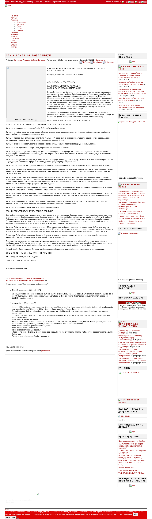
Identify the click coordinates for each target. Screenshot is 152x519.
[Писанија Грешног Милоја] (132, 148)
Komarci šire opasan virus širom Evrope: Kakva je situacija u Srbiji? (132, 217)
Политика (15, 39)
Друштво (14, 37)
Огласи (14, 45)
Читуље (14, 47)
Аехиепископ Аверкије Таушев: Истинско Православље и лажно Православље (132, 361)
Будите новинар (26, 2)
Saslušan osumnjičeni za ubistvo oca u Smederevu (131, 99)
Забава (14, 43)
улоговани (45, 351)
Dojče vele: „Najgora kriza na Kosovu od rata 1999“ (130, 222)
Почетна (14, 16)
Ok (135, 514)
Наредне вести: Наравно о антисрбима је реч (25, 281)
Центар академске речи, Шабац (131, 441)
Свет (13, 41)
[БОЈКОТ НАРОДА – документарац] (124, 416)
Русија (19, 26)
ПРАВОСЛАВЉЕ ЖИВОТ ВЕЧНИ (128, 325)
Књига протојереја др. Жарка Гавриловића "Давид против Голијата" (130, 446)
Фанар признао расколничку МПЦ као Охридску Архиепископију (130, 338)
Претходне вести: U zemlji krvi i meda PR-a (26, 278)
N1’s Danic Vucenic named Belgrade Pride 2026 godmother (131, 106)
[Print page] (108, 62)
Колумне (14, 32)
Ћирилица (116, 2)
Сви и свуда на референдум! (29, 55)
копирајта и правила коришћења (20, 500)
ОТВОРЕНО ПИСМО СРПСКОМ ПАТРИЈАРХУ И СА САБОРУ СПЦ (131, 463)
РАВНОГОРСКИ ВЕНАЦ (128, 470)
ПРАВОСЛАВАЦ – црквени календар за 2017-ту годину (130, 457)
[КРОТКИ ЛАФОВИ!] (132, 254)
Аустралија (21, 22)
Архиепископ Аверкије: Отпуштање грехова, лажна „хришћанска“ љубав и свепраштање (130, 353)
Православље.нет (126, 468)
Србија (20, 28)
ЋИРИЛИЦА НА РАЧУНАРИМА (131, 473)
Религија (14, 20)
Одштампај (101, 60)
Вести (7, 2)
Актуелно (15, 18)
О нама (14, 2)
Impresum (10, 502)
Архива (73, 2)
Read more (10, 517)
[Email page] (97, 62)
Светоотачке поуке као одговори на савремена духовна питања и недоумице (132, 345)
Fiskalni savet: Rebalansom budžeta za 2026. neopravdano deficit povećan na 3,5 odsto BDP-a (132, 92)
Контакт (46, 2)
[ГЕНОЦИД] (132, 383)
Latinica (108, 2)
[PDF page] (85, 62)
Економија (15, 34)
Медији (65, 2)
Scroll (7, 510)
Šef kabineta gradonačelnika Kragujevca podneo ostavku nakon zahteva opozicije (130, 75)
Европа (20, 30)
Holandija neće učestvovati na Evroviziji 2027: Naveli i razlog (130, 83)
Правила (38, 2)
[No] (17, 518)
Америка (20, 24)
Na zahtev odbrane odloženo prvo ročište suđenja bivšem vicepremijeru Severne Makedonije (132, 205)
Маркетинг (56, 2)
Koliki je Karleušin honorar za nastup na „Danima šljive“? (130, 212)
